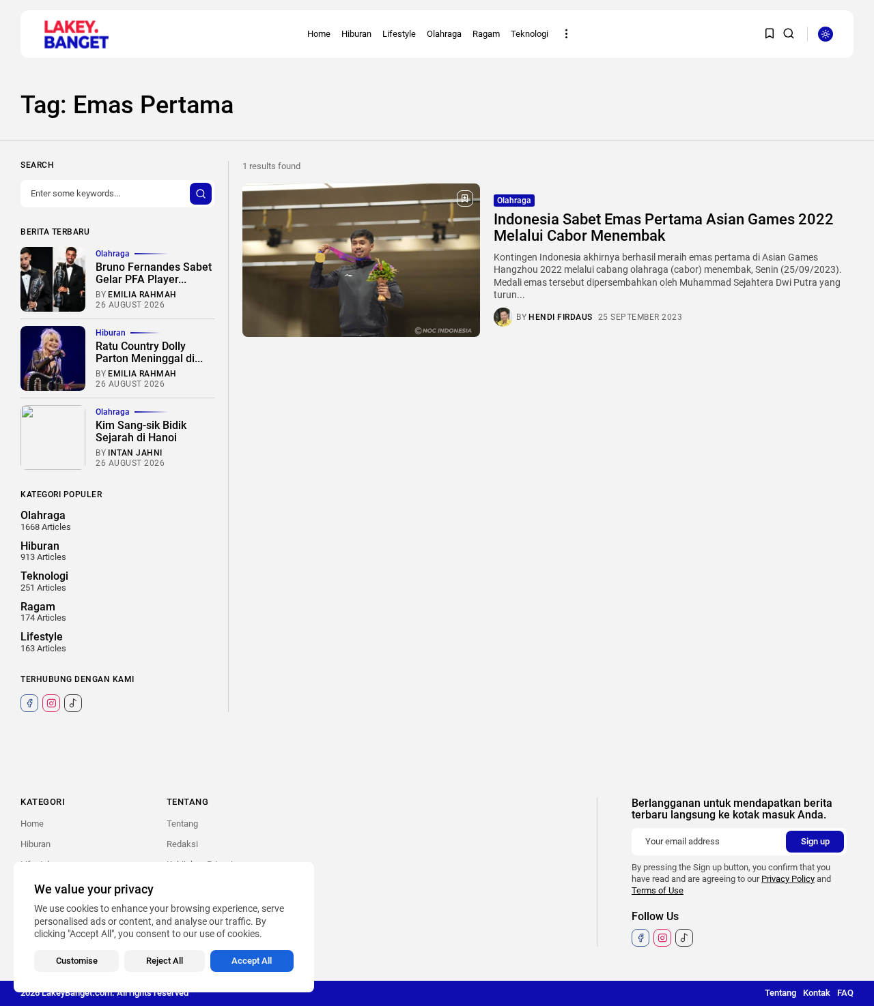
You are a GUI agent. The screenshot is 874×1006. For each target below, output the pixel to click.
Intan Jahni (135, 453)
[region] (164, 927)
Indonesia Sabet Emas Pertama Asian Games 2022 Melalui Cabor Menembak (664, 227)
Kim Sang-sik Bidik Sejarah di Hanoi (141, 431)
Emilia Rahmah (142, 295)
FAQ (845, 993)
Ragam (486, 34)
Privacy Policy (788, 879)
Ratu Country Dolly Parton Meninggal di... (149, 352)
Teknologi (529, 34)
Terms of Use (657, 890)
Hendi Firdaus (560, 317)
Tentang (182, 823)
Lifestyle (399, 34)
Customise (77, 961)
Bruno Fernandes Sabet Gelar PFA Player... (154, 273)
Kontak (816, 993)
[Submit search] (201, 194)
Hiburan (356, 34)
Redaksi (182, 844)
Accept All (251, 961)
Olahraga (444, 34)
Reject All (164, 961)
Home (318, 34)
